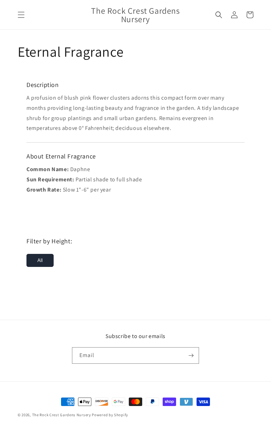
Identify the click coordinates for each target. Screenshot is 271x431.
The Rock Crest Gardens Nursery (61, 414)
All (40, 260)
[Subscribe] (191, 355)
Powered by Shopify (110, 414)
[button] (21, 15)
